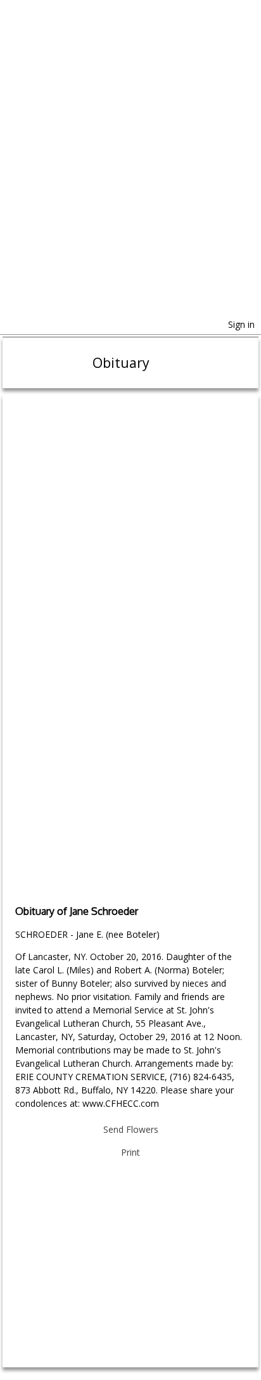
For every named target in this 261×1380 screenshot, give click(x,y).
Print (130, 1152)
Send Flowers (130, 1129)
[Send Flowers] (130, 455)
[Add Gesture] (130, 750)
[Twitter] (25, 326)
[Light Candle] (130, 652)
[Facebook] (11, 326)
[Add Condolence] (130, 848)
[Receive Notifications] (42, 327)
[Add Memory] (130, 553)
